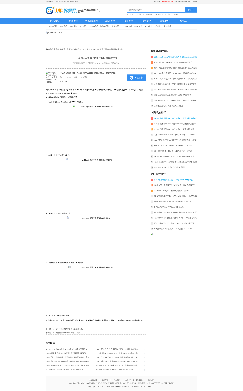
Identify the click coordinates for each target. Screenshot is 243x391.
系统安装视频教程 (167, 1)
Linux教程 (110, 21)
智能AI (183, 21)
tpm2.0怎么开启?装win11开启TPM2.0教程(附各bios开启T (176, 140)
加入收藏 (194, 1)
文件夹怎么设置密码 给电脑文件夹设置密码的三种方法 (175, 68)
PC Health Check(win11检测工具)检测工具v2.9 (171, 191)
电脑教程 (73, 21)
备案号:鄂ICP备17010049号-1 (142, 386)
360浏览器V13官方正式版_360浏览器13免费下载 (172, 202)
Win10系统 (73, 26)
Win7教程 (128, 26)
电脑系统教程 (91, 21)
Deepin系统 (94, 26)
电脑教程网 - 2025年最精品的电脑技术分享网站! (62, 1)
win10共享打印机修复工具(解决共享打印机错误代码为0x (176, 218)
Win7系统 (63, 26)
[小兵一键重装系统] (54, 33)
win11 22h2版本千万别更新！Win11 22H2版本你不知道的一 (177, 162)
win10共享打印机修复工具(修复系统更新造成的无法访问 (176, 212)
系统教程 (117, 380)
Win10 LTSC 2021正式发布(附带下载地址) (170, 167)
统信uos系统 (105, 26)
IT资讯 (157, 26)
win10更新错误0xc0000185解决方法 (66, 333)
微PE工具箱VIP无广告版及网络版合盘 (169, 207)
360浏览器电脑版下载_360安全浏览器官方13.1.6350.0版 (175, 196)
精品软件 (164, 21)
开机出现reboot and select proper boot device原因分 (173, 62)
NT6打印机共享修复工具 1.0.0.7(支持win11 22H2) (173, 229)
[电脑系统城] (73, 10)
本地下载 (138, 77)
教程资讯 (146, 21)
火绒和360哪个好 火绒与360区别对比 (168, 106)
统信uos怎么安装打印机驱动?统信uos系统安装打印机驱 (175, 100)
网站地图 (157, 1)
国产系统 (168, 14)
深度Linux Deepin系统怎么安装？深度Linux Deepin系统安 (176, 57)
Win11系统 (83, 26)
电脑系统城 (93, 380)
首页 (68, 49)
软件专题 (167, 26)
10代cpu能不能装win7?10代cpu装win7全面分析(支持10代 (176, 118)
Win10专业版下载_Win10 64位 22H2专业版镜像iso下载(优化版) (88, 73)
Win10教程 (138, 26)
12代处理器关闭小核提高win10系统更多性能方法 (173, 151)
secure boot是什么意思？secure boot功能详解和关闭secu (175, 73)
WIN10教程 (86, 49)
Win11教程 (148, 26)
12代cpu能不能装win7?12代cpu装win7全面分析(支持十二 (176, 129)
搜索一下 (191, 10)
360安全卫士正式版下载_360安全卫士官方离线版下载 (175, 185)
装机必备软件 (179, 1)
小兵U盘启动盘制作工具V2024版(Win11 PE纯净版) (173, 180)
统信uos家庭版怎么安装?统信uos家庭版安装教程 (172, 95)
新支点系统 (116, 26)
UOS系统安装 (139, 14)
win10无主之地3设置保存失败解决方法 (68, 329)
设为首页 (187, 1)
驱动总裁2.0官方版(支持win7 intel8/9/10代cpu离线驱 (174, 223)
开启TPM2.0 (158, 14)
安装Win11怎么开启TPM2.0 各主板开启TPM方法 (173, 146)
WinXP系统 (53, 26)
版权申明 (128, 380)
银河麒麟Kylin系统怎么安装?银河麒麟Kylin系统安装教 (175, 84)
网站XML (139, 380)
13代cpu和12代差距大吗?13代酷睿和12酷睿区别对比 (174, 156)
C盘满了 (175, 14)
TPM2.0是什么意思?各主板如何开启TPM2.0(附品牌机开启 (176, 79)
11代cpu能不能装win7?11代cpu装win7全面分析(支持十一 (175, 124)
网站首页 (54, 21)
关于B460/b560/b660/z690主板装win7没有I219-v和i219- (175, 135)
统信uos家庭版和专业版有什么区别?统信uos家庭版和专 (175, 90)
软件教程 (128, 21)
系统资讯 (105, 380)
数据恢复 (149, 14)
